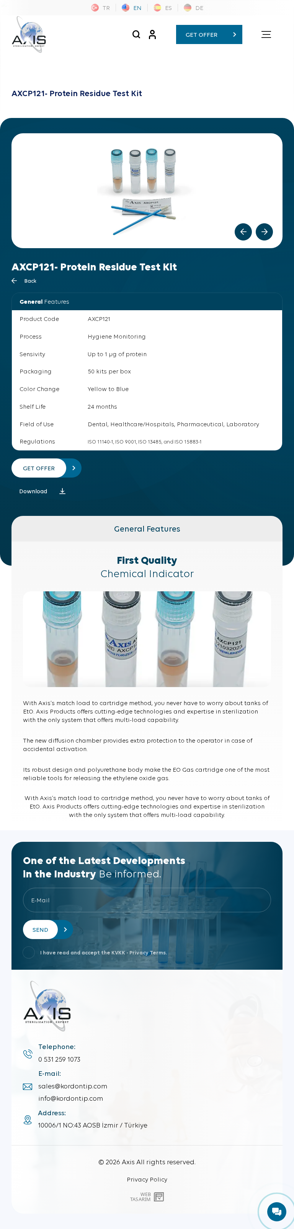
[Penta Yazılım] (160, 1196)
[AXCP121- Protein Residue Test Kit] (136, 34)
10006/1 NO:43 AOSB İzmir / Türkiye (92, 1125)
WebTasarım (140, 1196)
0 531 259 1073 (59, 1059)
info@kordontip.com (70, 1098)
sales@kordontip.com (73, 1086)
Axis (128, 1161)
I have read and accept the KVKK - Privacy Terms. (103, 952)
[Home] (28, 34)
